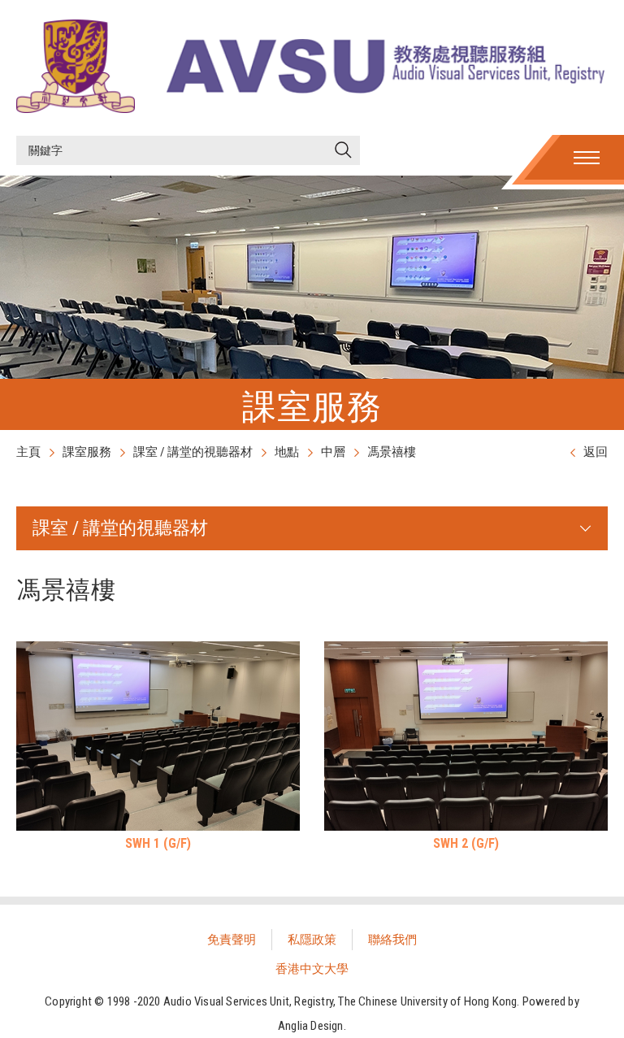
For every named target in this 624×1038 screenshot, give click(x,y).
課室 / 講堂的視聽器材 (193, 452)
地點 (287, 452)
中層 (333, 452)
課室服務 (87, 452)
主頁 (28, 452)
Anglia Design (311, 1025)
